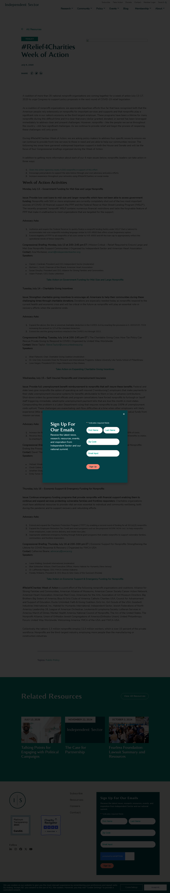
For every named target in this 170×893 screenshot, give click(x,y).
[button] (124, 414)
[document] (85, 446)
